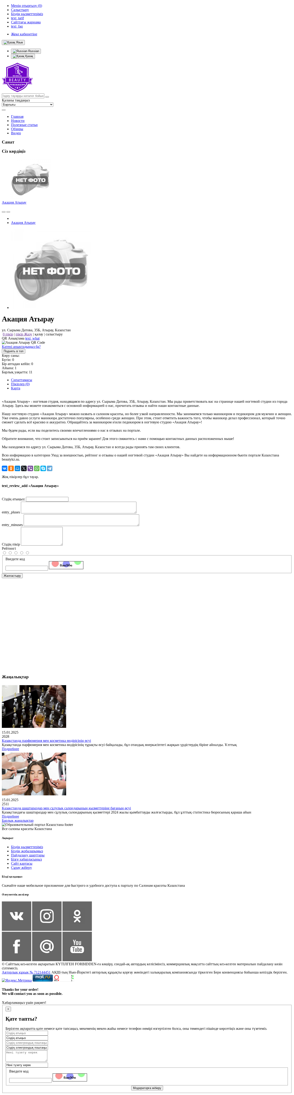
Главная (17, 116)
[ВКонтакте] (4, 468)
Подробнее (10, 749)
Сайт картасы (21, 863)
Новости (18, 121)
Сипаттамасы (21, 380)
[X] (24, 468)
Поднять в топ (13, 351)
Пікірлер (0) (20, 384)
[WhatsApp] (37, 468)
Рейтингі (9, 548)
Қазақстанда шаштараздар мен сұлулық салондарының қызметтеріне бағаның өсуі (66, 808)
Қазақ (28, 56)
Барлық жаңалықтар (18, 820)
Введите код (15, 559)
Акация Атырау (14, 202)
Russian (33, 51)
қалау (39, 334)
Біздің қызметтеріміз (27, 847)
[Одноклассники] (11, 468)
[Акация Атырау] (51, 308)
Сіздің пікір (11, 544)
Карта (15, 388)
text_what (32, 338)
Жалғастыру (12, 575)
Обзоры (17, 129)
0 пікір (8, 334)
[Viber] (30, 468)
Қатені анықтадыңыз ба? (21, 347)
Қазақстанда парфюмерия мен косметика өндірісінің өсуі (46, 741)
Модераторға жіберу (147, 1088)
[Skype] (43, 468)
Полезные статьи (24, 125)
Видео (16, 133)
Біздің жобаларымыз (27, 851)
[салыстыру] (4, 212)
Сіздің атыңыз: (13, 499)
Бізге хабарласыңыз (26, 859)
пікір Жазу (24, 334)
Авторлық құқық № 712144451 (26, 972)
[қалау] (8, 212)
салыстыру (54, 334)
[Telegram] (49, 468)
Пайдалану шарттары (28, 855)
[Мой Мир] (17, 468)
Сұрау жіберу (21, 868)
